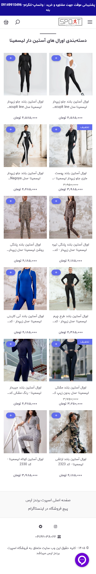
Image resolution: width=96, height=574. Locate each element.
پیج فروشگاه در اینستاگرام (48, 508)
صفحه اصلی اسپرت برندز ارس (48, 500)
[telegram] (40, 526)
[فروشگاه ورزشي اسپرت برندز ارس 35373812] (70, 22)
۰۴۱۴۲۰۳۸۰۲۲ (45, 537)
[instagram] (55, 526)
